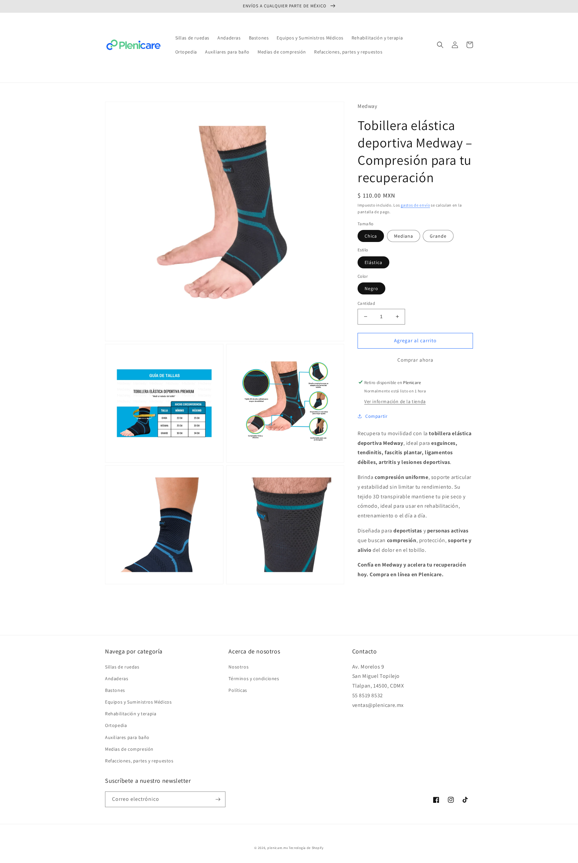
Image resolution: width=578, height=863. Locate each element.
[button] (440, 44)
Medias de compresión (129, 749)
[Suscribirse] (217, 799)
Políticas (237, 690)
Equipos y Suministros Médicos (138, 702)
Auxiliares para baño (127, 737)
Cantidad (366, 303)
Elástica (373, 262)
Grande (438, 236)
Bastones (115, 690)
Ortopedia (116, 725)
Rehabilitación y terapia (130, 714)
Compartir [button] (376, 416)
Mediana (403, 236)
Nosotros (238, 667)
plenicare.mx (277, 848)
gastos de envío (415, 205)
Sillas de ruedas (122, 667)
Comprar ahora (415, 359)
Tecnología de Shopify (306, 848)
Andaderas (116, 678)
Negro (371, 288)
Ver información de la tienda (395, 401)
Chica (371, 236)
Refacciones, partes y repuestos (139, 761)
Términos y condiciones (253, 678)
